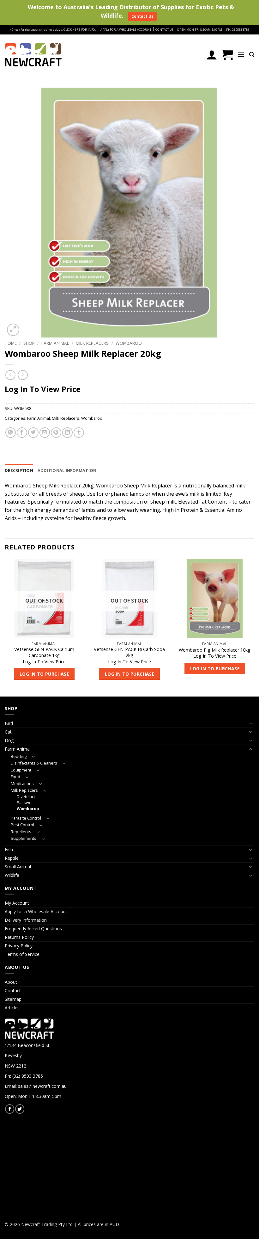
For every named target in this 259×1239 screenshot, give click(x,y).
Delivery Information (26, 920)
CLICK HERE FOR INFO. (79, 30)
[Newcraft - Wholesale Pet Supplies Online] (33, 55)
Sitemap (13, 999)
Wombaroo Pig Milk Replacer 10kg (214, 650)
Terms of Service (22, 954)
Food (15, 776)
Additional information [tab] (67, 470)
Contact (13, 991)
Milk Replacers (92, 343)
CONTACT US (164, 30)
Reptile (12, 858)
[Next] (254, 627)
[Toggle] (250, 723)
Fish (9, 849)
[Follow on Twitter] (19, 1108)
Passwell (25, 802)
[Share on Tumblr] (79, 432)
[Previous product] (22, 375)
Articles (12, 1008)
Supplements (23, 838)
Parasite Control (26, 818)
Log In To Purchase (44, 674)
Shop (29, 343)
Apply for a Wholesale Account (36, 911)
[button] (227, 55)
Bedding (19, 756)
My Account (17, 903)
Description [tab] (19, 470)
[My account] (211, 55)
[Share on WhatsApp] (10, 432)
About (11, 982)
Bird (9, 723)
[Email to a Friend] (44, 432)
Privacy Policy (19, 946)
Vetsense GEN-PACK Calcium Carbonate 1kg (44, 652)
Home (11, 343)
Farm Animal (55, 343)
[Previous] (5, 627)
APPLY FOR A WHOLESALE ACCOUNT (125, 30)
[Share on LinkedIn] (67, 432)
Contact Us (142, 16)
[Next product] (10, 375)
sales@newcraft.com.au (42, 1086)
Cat (8, 732)
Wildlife (12, 875)
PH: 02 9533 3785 (237, 30)
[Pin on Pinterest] (56, 432)
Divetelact (26, 796)
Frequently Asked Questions (33, 929)
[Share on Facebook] (22, 432)
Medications (22, 783)
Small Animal (18, 867)
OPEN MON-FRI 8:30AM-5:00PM (199, 30)
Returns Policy (19, 937)
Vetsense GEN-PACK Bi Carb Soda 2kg (129, 652)
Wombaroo (129, 343)
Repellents (21, 831)
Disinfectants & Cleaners (34, 763)
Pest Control (22, 824)
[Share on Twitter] (33, 432)
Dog (9, 740)
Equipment (21, 770)
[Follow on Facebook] (9, 1108)
